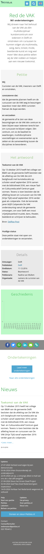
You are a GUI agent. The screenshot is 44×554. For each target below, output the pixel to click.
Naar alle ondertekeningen (22, 378)
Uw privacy (24, 500)
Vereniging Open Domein (22, 544)
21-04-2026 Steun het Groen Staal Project (18, 481)
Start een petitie (7, 500)
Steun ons (24, 505)
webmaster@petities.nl (10, 526)
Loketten (4, 505)
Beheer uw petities (8, 508)
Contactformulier (8, 524)
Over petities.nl (26, 503)
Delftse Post (13, 221)
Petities (4, 503)
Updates (23, 497)
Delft (20, 265)
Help (3, 497)
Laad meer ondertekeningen (22, 369)
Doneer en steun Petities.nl (22, 514)
